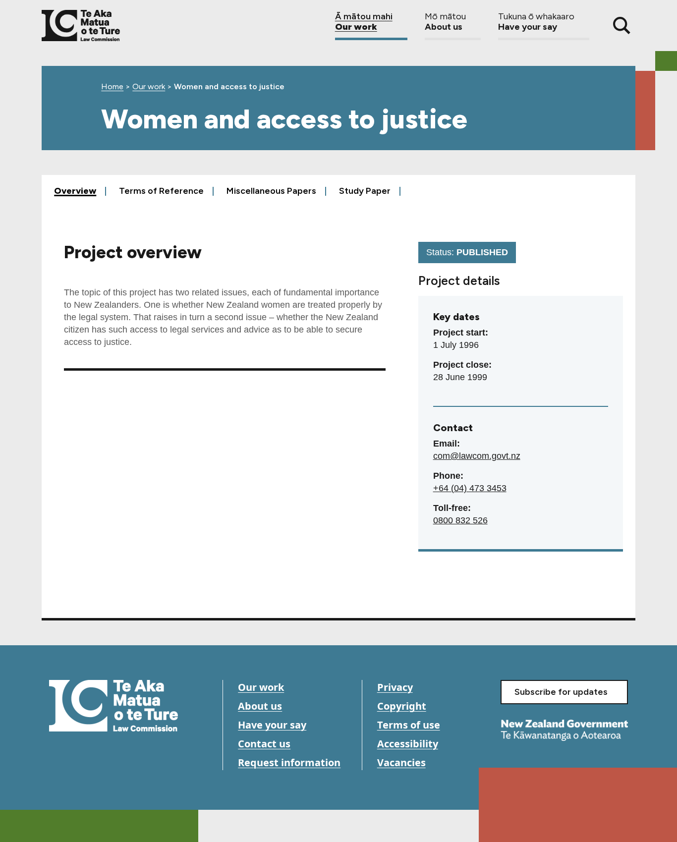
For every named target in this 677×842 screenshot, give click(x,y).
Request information (289, 762)
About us (260, 706)
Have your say (272, 724)
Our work (148, 86)
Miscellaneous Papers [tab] (271, 190)
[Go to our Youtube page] (80, 761)
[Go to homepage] (113, 706)
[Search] (621, 25)
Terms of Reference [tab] (161, 190)
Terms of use (408, 724)
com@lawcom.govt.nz (476, 456)
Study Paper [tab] (365, 190)
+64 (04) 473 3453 (470, 488)
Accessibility (407, 743)
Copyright (401, 706)
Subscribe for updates (561, 691)
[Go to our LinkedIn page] (102, 761)
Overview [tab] (75, 190)
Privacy (395, 687)
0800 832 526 (460, 520)
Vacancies (401, 762)
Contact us (264, 743)
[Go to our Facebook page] (57, 761)
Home (112, 86)
